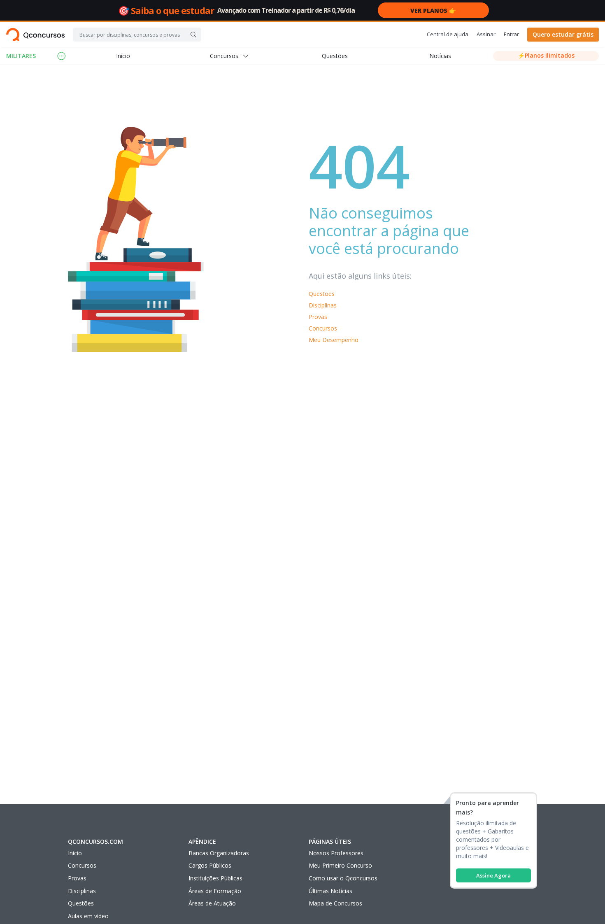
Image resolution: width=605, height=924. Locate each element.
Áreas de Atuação (212, 903)
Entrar (511, 34)
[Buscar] (193, 35)
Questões (335, 56)
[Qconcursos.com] (35, 34)
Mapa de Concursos (335, 903)
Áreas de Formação (214, 891)
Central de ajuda (447, 34)
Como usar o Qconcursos (343, 878)
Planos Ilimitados (546, 55)
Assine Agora (493, 875)
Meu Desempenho (333, 340)
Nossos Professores (336, 853)
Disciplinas (323, 305)
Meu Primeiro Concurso (340, 865)
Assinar (486, 34)
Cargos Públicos (209, 865)
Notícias (440, 56)
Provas (318, 317)
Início (123, 56)
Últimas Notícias (330, 891)
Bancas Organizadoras (218, 853)
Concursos (323, 328)
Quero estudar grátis (563, 34)
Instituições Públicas (215, 878)
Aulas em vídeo (88, 916)
